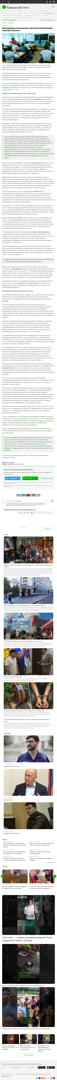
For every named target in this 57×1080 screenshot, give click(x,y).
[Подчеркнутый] (25, 512)
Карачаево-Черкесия (38, 13)
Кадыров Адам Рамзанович (11, 833)
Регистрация (23, 527)
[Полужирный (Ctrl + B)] (19, 512)
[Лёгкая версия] (8, 1)
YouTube (7, 450)
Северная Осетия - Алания (39, 15)
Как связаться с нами (15, 1067)
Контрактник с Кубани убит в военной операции (41, 859)
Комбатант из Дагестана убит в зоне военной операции (40, 852)
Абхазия (4, 11)
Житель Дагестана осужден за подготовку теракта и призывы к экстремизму (42, 844)
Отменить (47, 528)
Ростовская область (27, 15)
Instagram (48, 446)
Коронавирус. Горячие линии (44, 420)
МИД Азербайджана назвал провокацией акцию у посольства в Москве (24, 605)
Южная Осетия (20, 17)
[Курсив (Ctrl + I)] (22, 512)
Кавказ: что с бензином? (10, 20)
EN (5, 1)
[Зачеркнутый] (28, 512)
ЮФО (34, 17)
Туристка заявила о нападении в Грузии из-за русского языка (27, 1047)
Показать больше (28, 1055)
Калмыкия (30, 13)
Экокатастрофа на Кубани (48, 20)
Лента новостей (10, 22)
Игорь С (14, 501)
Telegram (40, 442)
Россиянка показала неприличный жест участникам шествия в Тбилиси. (44, 1048)
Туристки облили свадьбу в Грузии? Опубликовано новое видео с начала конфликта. (26, 1029)
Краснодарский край (49, 13)
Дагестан (9, 13)
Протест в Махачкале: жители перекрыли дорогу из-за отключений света (23, 985)
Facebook (40, 446)
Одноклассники (17, 448)
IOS (29, 437)
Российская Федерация (17, 15)
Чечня (14, 17)
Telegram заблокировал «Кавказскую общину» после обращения (10, 1047)
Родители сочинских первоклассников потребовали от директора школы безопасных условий (28, 566)
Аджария (9, 11)
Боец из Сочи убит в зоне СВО (13, 677)
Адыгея (14, 11)
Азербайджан (20, 11)
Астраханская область (34, 11)
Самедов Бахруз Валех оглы (12, 766)
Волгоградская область (45, 11)
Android (25, 437)
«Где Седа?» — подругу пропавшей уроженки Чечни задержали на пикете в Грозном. (27, 939)
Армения (26, 11)
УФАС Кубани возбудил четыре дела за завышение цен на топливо (23, 641)
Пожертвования (30, 1067)
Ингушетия (14, 13)
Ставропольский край (7, 17)
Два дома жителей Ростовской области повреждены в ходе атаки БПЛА (14, 852)
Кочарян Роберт (8, 800)
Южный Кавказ (28, 17)
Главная (4, 22)
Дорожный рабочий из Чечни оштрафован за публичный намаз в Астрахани (14, 887)
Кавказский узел (14, 83)
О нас (3, 1067)
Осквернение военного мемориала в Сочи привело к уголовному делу (24, 711)
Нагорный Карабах (6, 15)
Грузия (3, 13)
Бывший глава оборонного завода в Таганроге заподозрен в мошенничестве (14, 859)
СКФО (47, 15)
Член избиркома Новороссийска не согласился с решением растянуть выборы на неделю (27, 720)
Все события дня (50, 862)
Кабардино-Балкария (22, 13)
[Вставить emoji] (31, 512)
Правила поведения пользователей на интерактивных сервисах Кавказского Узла (33, 1074)
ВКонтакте (7, 448)
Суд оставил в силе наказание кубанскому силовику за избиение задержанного (41, 887)
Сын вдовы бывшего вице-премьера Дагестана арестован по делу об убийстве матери (15, 845)
